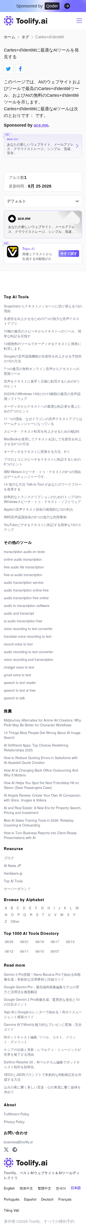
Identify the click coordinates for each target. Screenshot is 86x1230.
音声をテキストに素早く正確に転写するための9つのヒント (41, 383)
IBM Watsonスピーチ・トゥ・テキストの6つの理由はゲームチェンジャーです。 (42, 474)
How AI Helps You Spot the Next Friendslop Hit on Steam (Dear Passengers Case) (41, 785)
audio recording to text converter (28, 651)
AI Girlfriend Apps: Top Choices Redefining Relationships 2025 (36, 747)
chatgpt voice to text (19, 667)
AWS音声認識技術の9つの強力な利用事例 (35, 516)
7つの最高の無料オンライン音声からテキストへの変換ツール (41, 371)
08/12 (9, 951)
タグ (25, 37)
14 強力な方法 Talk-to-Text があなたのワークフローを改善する (42, 486)
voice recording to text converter (28, 628)
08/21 (24, 941)
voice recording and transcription (28, 659)
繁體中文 (44, 1188)
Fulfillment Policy (16, 1114)
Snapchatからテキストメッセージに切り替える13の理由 (43, 308)
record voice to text (18, 644)
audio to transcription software (26, 605)
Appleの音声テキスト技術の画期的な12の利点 (38, 509)
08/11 (24, 951)
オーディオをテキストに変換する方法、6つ (36, 451)
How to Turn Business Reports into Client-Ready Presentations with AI (40, 835)
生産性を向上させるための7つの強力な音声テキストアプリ (41, 321)
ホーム (9, 37)
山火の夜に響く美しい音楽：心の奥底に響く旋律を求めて (42, 1089)
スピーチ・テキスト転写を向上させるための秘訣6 (41, 431)
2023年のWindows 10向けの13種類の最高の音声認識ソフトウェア (42, 396)
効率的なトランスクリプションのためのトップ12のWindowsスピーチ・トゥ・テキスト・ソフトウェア (42, 499)
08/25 (9, 941)
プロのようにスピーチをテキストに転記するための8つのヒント (42, 461)
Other (15, 921)
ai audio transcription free (23, 620)
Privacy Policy (14, 1121)
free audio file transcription (24, 567)
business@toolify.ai (18, 1141)
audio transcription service (23, 582)
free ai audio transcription (23, 574)
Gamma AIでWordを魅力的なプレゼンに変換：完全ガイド (43, 1027)
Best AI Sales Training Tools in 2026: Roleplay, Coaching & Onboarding (39, 822)
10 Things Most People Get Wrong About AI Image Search (42, 735)
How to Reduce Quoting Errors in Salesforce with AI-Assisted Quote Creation (41, 760)
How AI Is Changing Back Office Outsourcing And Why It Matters (41, 772)
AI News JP (12, 865)
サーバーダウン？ (17, 888)
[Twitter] (6, 1149)
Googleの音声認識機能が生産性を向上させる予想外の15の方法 (43, 358)
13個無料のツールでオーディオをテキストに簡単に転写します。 (42, 346)
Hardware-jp (13, 873)
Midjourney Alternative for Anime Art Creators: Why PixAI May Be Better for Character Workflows (42, 722)
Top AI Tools (13, 881)
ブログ (9, 857)
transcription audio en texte (24, 551)
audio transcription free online (26, 597)
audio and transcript (19, 613)
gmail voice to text (17, 674)
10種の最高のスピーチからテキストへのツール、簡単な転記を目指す (42, 333)
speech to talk (14, 698)
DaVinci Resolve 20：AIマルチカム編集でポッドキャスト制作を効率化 (42, 1064)
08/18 (39, 941)
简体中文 (26, 1188)
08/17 (55, 941)
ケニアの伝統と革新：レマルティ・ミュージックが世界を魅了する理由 (42, 1052)
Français (64, 1199)
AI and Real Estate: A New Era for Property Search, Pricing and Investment (42, 810)
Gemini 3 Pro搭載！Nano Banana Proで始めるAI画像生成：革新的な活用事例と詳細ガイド (42, 977)
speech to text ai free (20, 690)
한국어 (61, 1188)
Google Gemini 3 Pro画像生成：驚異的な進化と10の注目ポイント (42, 1002)
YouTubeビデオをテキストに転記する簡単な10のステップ (42, 527)
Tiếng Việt (11, 1210)
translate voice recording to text (27, 636)
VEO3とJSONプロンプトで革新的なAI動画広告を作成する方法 (42, 1077)
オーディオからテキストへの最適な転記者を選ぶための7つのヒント (42, 408)
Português (11, 1199)
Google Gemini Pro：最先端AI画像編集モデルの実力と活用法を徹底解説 (41, 989)
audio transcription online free (26, 590)
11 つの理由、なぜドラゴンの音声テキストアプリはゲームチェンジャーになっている (43, 421)
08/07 (55, 951)
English (9, 1188)
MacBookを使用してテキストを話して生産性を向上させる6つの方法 (42, 441)
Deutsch (47, 1199)
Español (30, 1199)
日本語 (76, 1188)
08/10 (39, 951)
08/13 (70, 941)
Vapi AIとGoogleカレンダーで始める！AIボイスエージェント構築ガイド (43, 1014)
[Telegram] (14, 1149)
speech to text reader (20, 682)
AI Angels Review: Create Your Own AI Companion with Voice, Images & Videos (42, 797)
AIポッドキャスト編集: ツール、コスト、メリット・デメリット (40, 1039)
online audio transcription (23, 559)
